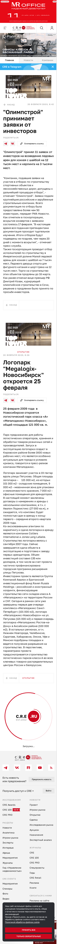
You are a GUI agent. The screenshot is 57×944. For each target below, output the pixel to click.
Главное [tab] (9, 58)
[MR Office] (27, 11)
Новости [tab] (27, 58)
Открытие (23, 351)
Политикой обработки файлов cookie (22, 922)
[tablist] (27, 58)
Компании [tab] (45, 58)
